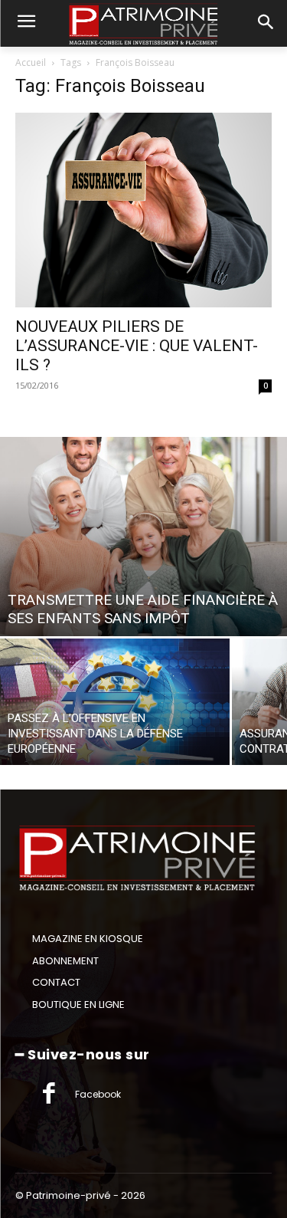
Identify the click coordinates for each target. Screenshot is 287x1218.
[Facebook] (49, 1094)
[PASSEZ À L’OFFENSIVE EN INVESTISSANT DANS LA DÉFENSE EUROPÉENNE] (115, 702)
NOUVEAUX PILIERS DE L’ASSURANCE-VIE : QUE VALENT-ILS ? (136, 345)
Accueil (30, 62)
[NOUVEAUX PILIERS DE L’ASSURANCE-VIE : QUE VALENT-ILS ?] (143, 210)
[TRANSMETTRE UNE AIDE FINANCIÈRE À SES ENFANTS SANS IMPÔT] (143, 536)
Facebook (98, 1094)
